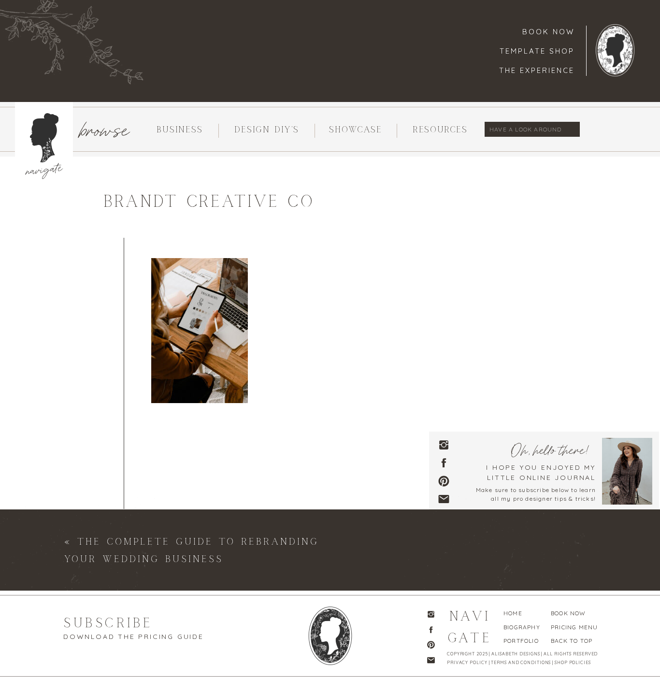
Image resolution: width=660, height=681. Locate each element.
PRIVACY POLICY (467, 662)
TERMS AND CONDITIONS (521, 662)
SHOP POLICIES (573, 662)
